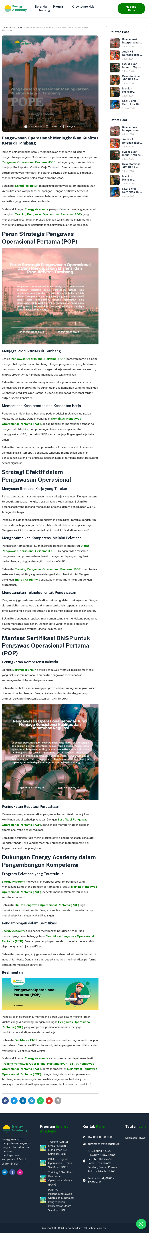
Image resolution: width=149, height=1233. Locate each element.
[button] (5, 1100)
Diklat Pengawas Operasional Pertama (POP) (47, 905)
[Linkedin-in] (5, 1172)
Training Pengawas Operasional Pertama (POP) (48, 214)
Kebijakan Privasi (135, 1138)
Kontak (93, 1126)
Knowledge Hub (83, 6)
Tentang (44, 10)
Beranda (41, 6)
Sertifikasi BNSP (26, 186)
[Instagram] (20, 1172)
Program (59, 6)
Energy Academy (36, 209)
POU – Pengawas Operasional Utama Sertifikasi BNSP (60, 1163)
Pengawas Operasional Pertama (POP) (38, 359)
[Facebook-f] (12, 1172)
